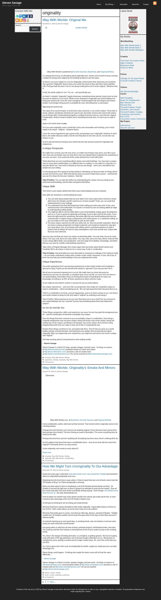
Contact (146, 4)
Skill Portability (126, 98)
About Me (135, 4)
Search (18, 25)
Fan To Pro (124, 117)
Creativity (48, 357)
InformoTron (125, 125)
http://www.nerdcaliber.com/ (92, 565)
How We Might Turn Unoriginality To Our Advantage (80, 466)
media (52, 575)
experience (48, 360)
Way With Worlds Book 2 (130, 48)
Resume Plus (125, 105)
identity (55, 360)
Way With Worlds (58, 357)
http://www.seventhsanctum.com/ (57, 354)
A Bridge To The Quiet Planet (132, 78)
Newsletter (123, 4)
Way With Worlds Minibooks (132, 50)
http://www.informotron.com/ (55, 352)
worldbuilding (69, 458)
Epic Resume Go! (127, 103)
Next (53, 582)
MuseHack (92, 72)
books (47, 575)
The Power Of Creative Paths (132, 61)
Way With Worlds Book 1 (130, 45)
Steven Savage (12, 2)
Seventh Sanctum (80, 72)
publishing (65, 575)
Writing (67, 357)
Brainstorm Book (127, 65)
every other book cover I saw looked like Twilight (87, 474)
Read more (46, 452)
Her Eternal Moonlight (129, 91)
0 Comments (49, 362)
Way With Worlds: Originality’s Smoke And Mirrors (78, 367)
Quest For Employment (129, 100)
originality (62, 360)
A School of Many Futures (131, 81)
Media (58, 573)
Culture (52, 573)
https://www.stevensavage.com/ (100, 354)
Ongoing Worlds (106, 72)
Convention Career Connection (133, 119)
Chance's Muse (126, 68)
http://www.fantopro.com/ (51, 565)
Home (99, 4)
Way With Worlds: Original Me (64, 20)
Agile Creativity (126, 63)
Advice (47, 573)
